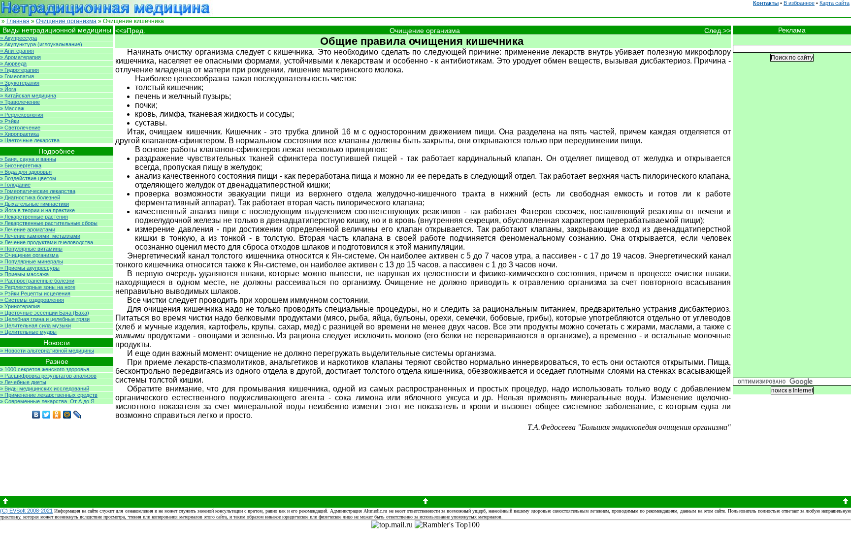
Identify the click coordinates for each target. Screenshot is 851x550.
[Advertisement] (792, 227)
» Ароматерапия (20, 57)
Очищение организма (66, 21)
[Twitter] (46, 414)
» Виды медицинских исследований (44, 388)
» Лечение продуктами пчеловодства (46, 242)
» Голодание (15, 185)
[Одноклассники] (57, 414)
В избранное (799, 3)
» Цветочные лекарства (30, 140)
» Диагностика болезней (30, 197)
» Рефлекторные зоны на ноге (37, 287)
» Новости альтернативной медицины (47, 351)
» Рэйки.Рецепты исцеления (35, 293)
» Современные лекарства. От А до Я (47, 401)
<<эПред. (130, 30)
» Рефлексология (21, 115)
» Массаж (12, 108)
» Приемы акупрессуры (30, 268)
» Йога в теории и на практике (37, 210)
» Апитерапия (17, 51)
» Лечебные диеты (23, 382)
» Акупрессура (18, 38)
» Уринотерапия (20, 306)
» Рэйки (9, 121)
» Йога (8, 89)
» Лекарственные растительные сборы (49, 223)
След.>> (717, 30)
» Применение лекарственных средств (49, 395)
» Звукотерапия (19, 83)
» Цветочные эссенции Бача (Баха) (44, 313)
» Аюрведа (13, 63)
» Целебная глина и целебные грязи (45, 319)
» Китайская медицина (28, 95)
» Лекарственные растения (34, 217)
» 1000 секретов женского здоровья (44, 369)
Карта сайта (834, 3)
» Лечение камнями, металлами (40, 236)
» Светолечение (20, 127)
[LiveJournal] (77, 414)
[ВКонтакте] (36, 414)
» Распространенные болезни (37, 281)
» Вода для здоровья (26, 172)
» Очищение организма (29, 255)
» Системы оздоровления (32, 300)
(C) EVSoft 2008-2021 (26, 511)
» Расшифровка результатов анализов (48, 376)
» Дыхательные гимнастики (34, 204)
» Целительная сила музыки (35, 325)
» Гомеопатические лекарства (37, 191)
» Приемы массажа (24, 274)
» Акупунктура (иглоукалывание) (41, 44)
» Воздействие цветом (28, 178)
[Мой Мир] (67, 414)
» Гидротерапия (19, 70)
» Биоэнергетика (20, 165)
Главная (18, 21)
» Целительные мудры (28, 332)
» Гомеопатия (17, 76)
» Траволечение (20, 102)
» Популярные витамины (31, 249)
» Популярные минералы (31, 261)
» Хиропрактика (19, 134)
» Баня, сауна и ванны (28, 159)
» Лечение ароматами (27, 229)
